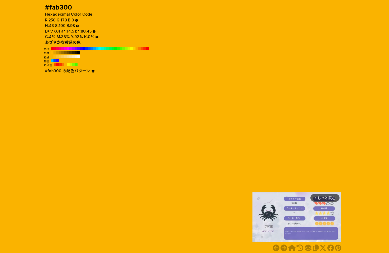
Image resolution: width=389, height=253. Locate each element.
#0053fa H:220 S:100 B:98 (89, 48)
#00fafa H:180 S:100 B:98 (99, 48)
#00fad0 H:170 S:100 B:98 (102, 48)
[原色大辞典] (292, 248)
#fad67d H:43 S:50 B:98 (65, 56)
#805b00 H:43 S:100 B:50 (65, 52)
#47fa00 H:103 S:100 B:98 (76, 64)
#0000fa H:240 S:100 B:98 (84, 48)
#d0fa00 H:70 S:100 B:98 (129, 48)
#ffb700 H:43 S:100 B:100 (52, 52)
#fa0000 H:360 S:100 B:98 (52, 48)
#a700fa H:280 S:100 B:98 (73, 48)
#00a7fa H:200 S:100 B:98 (94, 48)
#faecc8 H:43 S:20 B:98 (73, 56)
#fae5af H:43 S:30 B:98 (70, 56)
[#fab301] (284, 248)
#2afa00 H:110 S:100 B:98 (118, 48)
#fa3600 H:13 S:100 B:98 (60, 64)
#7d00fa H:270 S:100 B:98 (76, 48)
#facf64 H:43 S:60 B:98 (62, 56)
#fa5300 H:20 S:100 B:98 (142, 48)
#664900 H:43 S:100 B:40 (68, 52)
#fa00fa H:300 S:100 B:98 (68, 48)
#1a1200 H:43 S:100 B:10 (76, 52)
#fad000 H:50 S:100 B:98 (134, 48)
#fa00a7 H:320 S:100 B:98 (62, 48)
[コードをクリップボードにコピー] (316, 248)
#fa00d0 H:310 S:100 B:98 (65, 48)
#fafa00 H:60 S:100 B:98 (131, 48)
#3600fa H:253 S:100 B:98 (57, 60)
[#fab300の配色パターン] (308, 248)
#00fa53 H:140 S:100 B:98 (110, 48)
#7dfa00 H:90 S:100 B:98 (123, 48)
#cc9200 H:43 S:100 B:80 (57, 52)
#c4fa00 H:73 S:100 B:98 (71, 64)
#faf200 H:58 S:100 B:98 (68, 64)
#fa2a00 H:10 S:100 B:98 (144, 48)
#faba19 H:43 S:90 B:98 (54, 56)
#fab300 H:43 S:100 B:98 (52, 56)
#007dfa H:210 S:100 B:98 (92, 48)
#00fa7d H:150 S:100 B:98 (107, 48)
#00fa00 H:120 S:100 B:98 (115, 48)
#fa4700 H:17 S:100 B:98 (55, 64)
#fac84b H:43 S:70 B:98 (60, 56)
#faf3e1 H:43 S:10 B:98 (76, 56)
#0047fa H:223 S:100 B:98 (54, 60)
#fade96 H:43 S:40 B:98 (68, 56)
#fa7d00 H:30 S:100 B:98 (139, 48)
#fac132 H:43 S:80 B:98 (57, 56)
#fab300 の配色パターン (68, 71)
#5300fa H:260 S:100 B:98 (78, 48)
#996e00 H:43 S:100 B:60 (62, 52)
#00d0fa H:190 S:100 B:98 (97, 48)
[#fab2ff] (276, 248)
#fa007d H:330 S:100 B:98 (60, 48)
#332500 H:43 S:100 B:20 (73, 52)
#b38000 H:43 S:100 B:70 (60, 52)
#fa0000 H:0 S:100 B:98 (147, 48)
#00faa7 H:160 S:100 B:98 (105, 48)
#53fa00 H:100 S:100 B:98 (121, 48)
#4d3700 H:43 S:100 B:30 (70, 52)
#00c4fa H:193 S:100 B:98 (52, 60)
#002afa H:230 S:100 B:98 (86, 48)
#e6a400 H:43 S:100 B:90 (54, 52)
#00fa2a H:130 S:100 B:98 (113, 48)
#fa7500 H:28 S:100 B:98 (63, 64)
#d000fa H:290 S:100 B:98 (70, 48)
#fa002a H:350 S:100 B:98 (54, 48)
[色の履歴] (300, 248)
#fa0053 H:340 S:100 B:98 (57, 48)
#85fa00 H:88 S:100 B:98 (73, 64)
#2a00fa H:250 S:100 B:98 (81, 48)
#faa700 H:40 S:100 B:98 (136, 48)
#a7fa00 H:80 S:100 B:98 (126, 48)
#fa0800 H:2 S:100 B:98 (57, 64)
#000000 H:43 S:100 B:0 (78, 52)
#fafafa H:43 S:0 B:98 (78, 56)
